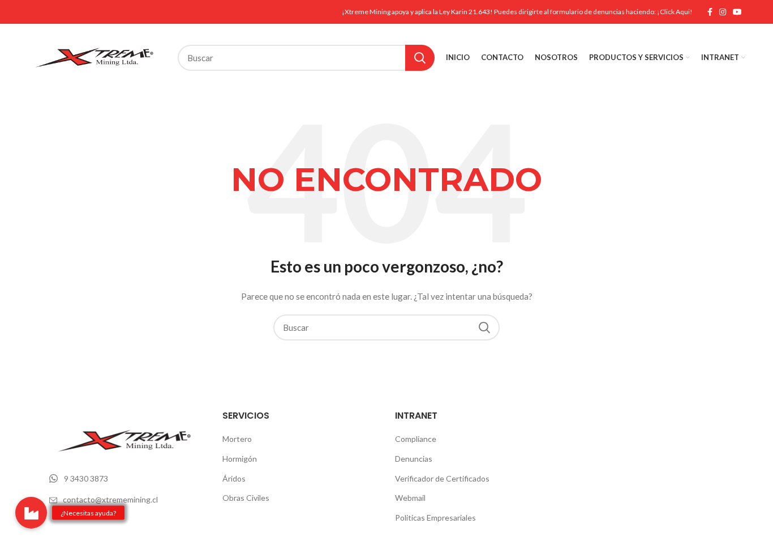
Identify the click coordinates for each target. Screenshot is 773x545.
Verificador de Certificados (442, 478)
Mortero (237, 439)
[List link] (127, 478)
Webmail (410, 498)
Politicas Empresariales (435, 517)
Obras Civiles (245, 498)
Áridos (234, 478)
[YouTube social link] (737, 12)
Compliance (415, 439)
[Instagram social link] (722, 12)
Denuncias (413, 458)
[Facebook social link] (710, 12)
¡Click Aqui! (675, 11)
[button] (31, 513)
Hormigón (239, 458)
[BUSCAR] (420, 58)
